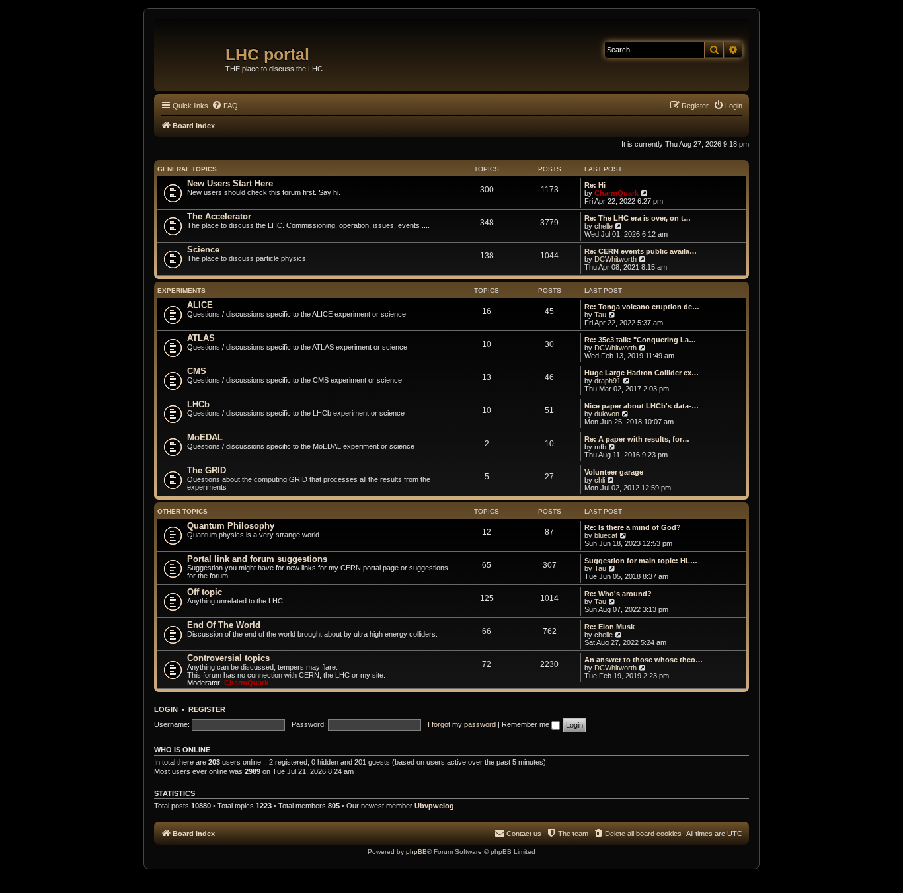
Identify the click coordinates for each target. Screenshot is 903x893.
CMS (196, 371)
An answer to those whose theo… (643, 660)
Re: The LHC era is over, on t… (637, 218)
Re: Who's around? (618, 594)
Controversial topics (228, 658)
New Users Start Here (230, 183)
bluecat (605, 535)
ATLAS (201, 338)
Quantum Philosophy (230, 526)
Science (203, 249)
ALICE (200, 305)
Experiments (181, 290)
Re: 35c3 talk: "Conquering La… (640, 340)
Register (206, 709)
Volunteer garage (613, 472)
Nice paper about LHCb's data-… (641, 406)
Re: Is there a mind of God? (632, 527)
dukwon (606, 414)
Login (166, 709)
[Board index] (191, 49)
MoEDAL (205, 437)
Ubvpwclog (434, 806)
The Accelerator (219, 216)
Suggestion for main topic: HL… (640, 560)
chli (599, 480)
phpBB (416, 851)
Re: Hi (595, 185)
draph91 (607, 381)
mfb (600, 447)
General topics (187, 169)
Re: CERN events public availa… (640, 251)
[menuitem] (225, 106)
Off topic (204, 592)
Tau (600, 315)
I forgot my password (462, 724)
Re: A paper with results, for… (636, 439)
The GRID (206, 470)
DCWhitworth (615, 259)
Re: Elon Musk (609, 627)
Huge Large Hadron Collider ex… (641, 373)
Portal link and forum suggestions (257, 559)
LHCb (198, 404)
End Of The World (223, 625)
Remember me (526, 724)
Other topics (182, 511)
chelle (603, 226)
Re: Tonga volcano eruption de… (641, 307)
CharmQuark (616, 193)
